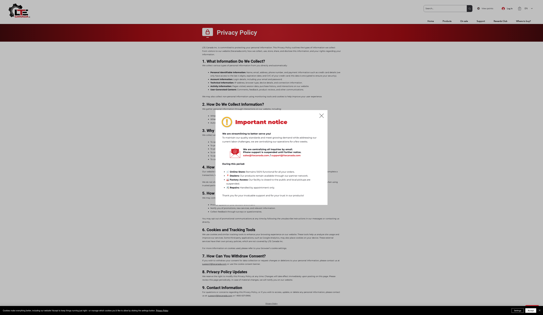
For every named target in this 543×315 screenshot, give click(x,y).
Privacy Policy (162, 310)
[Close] (539, 310)
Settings (517, 310)
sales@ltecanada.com (256, 155)
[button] (321, 116)
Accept (531, 310)
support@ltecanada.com (286, 155)
